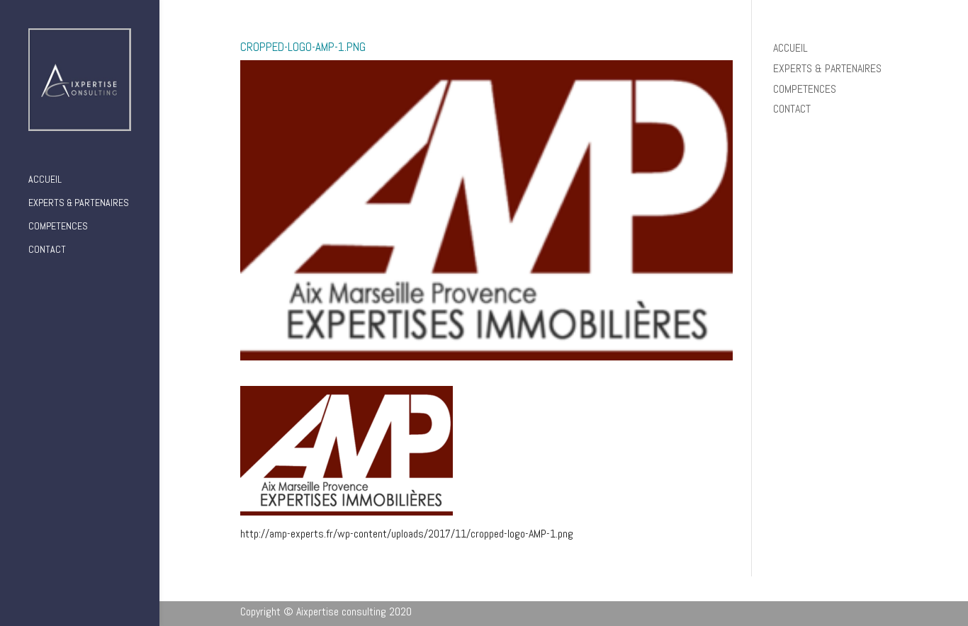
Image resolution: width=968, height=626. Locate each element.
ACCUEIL (45, 180)
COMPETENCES (58, 226)
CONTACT (47, 250)
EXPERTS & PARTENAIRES (78, 203)
